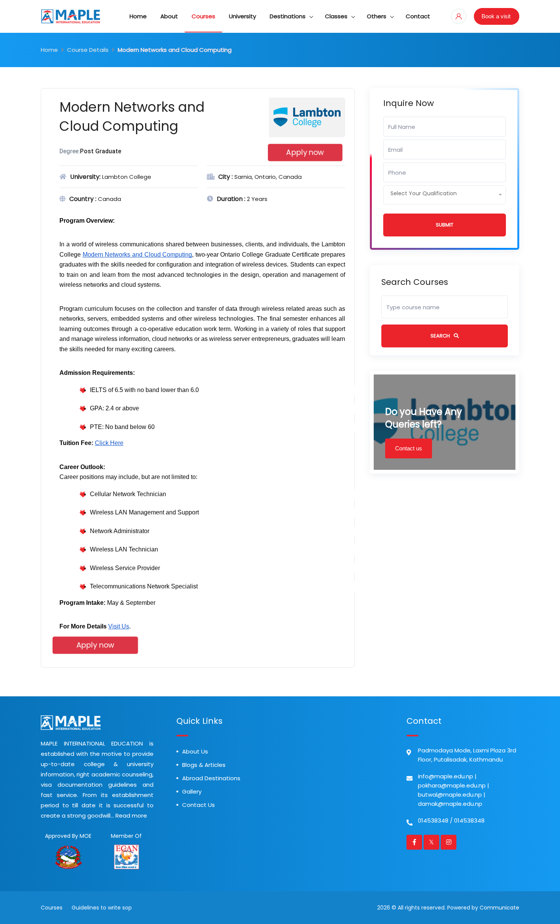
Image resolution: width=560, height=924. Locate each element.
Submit (444, 224)
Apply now (305, 152)
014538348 (433, 820)
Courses (203, 16)
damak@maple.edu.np (450, 804)
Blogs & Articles (204, 765)
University (242, 16)
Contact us (408, 448)
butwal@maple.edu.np (450, 795)
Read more (131, 816)
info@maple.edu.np (445, 776)
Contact (418, 16)
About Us (195, 751)
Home (138, 16)
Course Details (88, 50)
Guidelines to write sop (102, 907)
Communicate (499, 907)
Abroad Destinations (211, 778)
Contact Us (198, 805)
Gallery (192, 791)
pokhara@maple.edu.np (452, 785)
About (169, 16)
